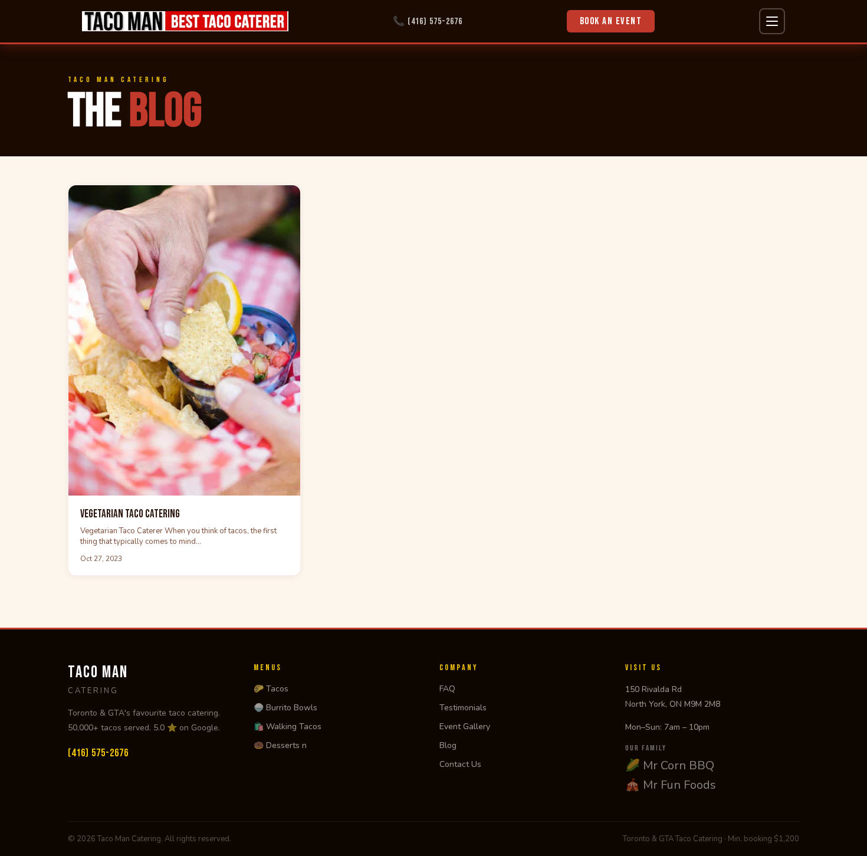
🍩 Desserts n (280, 745)
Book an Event (611, 21)
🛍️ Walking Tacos (287, 726)
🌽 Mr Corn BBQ (669, 765)
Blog (448, 745)
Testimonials (463, 707)
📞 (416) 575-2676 (427, 21)
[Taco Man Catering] (185, 21)
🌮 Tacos (271, 688)
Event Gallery (464, 726)
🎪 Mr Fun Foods (670, 785)
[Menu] (772, 21)
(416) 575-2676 (98, 753)
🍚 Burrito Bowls (285, 707)
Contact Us (460, 764)
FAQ (447, 688)
